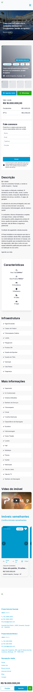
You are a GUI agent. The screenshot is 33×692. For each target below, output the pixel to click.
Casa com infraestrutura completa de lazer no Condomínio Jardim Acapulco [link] (16, 35)
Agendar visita (10, 93)
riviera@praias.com (9, 646)
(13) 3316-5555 (7, 641)
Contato (3, 677)
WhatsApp (25, 93)
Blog (2, 674)
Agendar (21, 688)
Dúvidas (7, 688)
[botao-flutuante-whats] (30, 688)
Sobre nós (4, 665)
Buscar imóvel (7, 32)
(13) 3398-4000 (8, 616)
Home (3, 662)
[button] (4, 543)
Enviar (16, 159)
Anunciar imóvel (6, 671)
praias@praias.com (9, 622)
